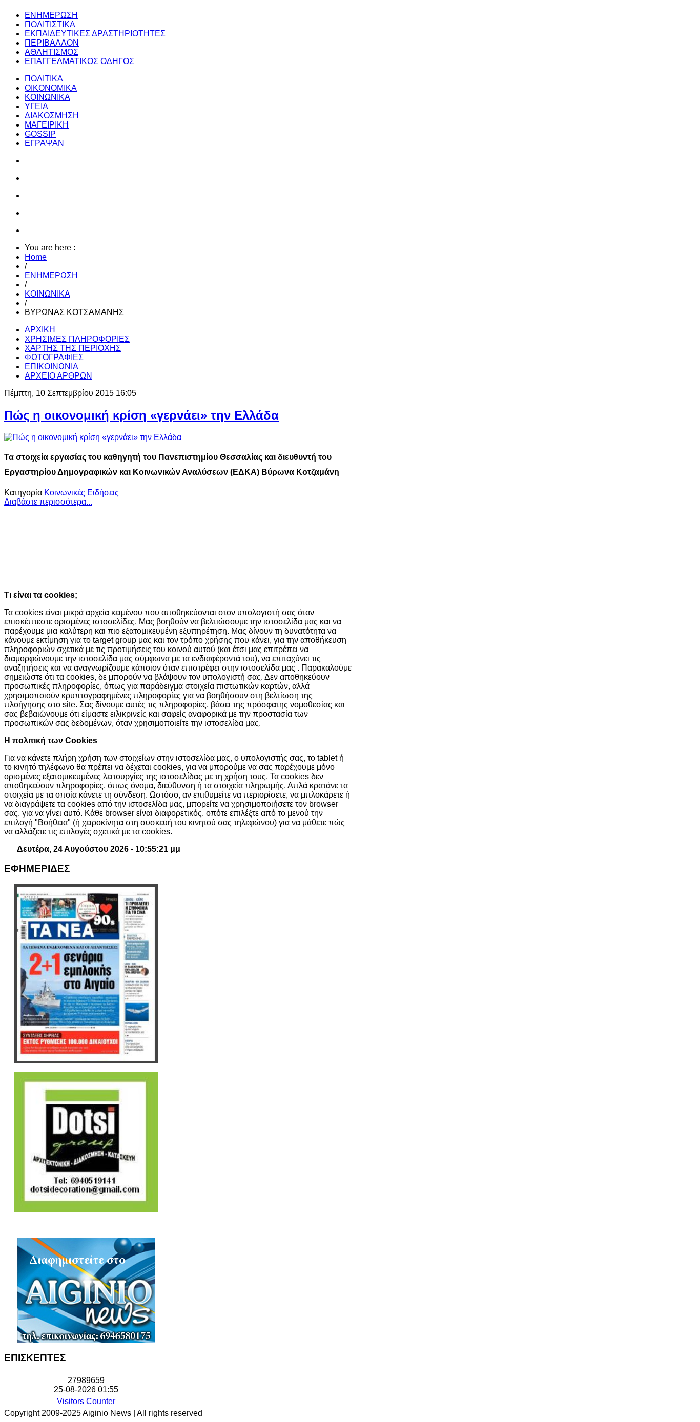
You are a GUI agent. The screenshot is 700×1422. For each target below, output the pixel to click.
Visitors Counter (86, 1401)
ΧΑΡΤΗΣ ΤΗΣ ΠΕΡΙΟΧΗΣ (73, 348)
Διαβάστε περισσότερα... (48, 501)
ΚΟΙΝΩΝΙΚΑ (47, 293)
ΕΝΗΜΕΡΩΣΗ (51, 275)
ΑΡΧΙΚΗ (40, 329)
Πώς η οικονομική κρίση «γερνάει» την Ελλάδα (141, 415)
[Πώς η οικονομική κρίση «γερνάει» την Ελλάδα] (92, 437)
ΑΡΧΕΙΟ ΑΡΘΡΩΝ (58, 375)
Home (36, 257)
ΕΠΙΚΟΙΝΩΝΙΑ (51, 366)
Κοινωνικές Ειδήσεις (81, 492)
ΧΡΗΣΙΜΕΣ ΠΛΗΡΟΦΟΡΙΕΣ (77, 338)
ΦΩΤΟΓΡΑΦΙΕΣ (54, 357)
